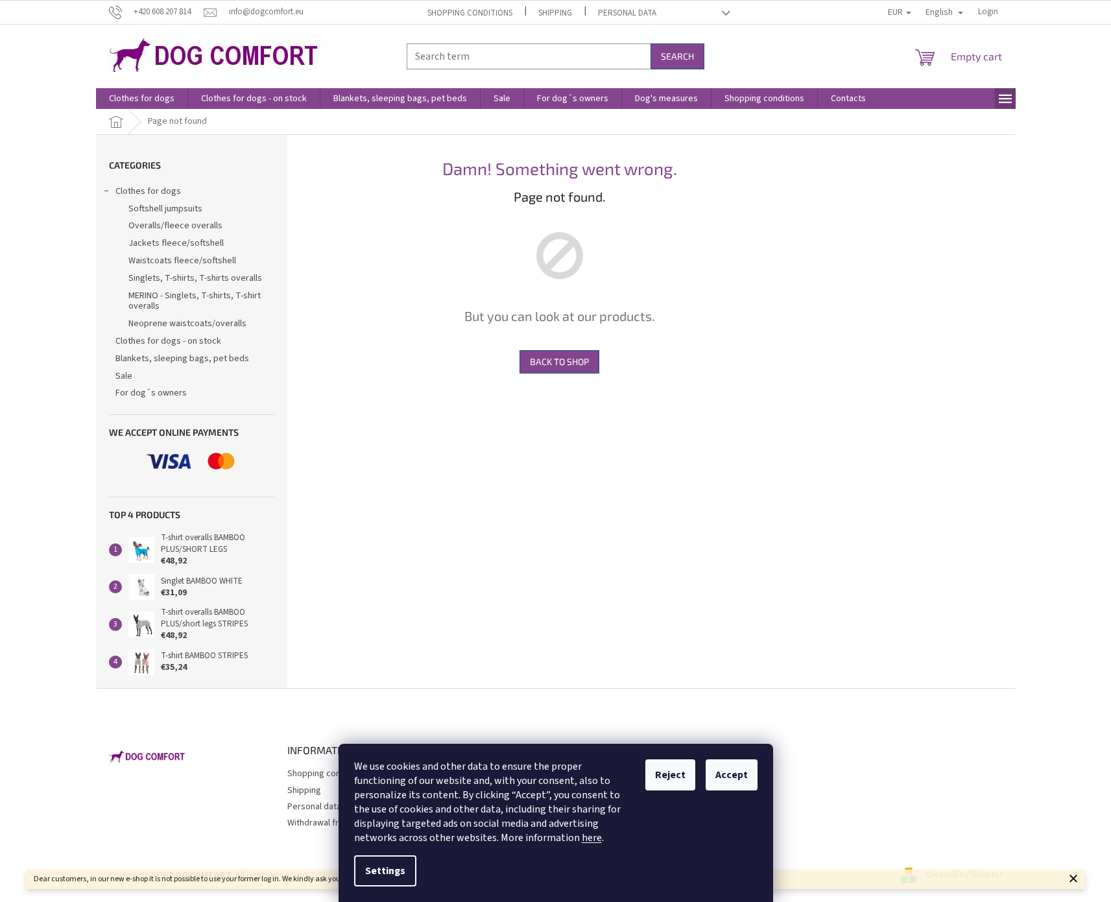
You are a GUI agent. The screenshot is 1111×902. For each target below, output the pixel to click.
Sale (123, 376)
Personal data (627, 13)
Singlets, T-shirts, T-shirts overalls (195, 278)
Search (677, 56)
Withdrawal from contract (336, 822)
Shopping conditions (469, 13)
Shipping (555, 13)
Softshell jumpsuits (165, 208)
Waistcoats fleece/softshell (182, 260)
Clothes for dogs (148, 191)
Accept (731, 775)
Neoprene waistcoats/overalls (187, 323)
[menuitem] (141, 98)
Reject (670, 775)
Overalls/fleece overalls (175, 225)
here (592, 838)
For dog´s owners (151, 392)
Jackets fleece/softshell (176, 243)
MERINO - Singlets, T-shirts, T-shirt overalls (194, 301)
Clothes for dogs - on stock (168, 341)
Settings (385, 871)
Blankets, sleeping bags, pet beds (182, 358)
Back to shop (559, 361)
